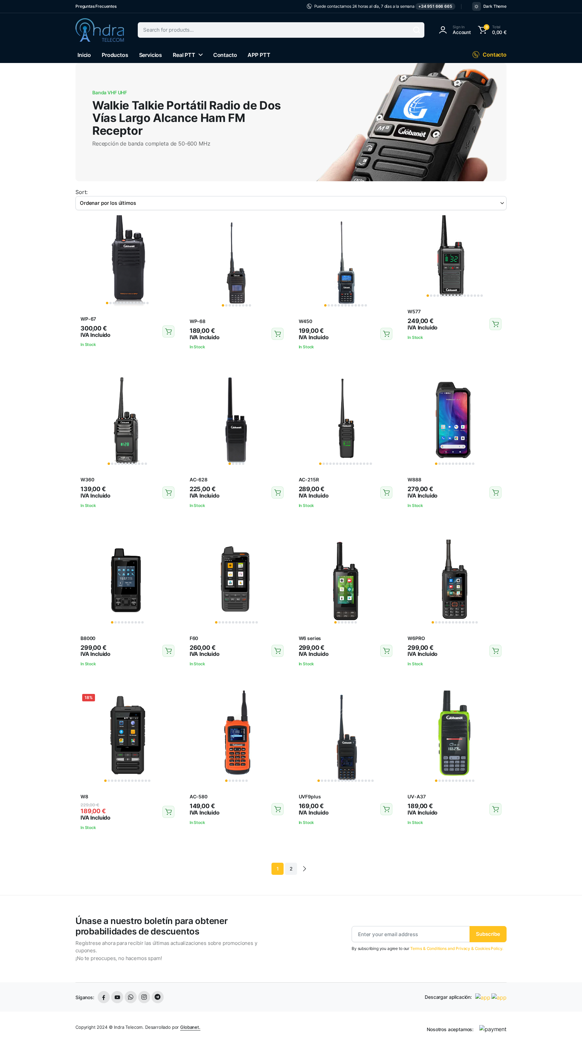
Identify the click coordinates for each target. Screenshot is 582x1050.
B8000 (87, 638)
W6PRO (416, 638)
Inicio (84, 55)
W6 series (310, 638)
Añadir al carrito (168, 331)
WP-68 (197, 321)
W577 (414, 311)
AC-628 (198, 479)
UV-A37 (416, 796)
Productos (115, 55)
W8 (84, 796)
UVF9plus (310, 796)
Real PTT (184, 55)
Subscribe (488, 934)
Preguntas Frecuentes (96, 6)
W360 (87, 479)
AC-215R (309, 479)
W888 (414, 479)
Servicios (150, 55)
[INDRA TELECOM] (99, 30)
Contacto (225, 55)
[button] (491, 30)
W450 (305, 321)
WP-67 (88, 319)
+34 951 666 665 (435, 6)
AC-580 (198, 796)
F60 (194, 638)
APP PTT (259, 55)
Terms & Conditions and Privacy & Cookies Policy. (456, 948)
